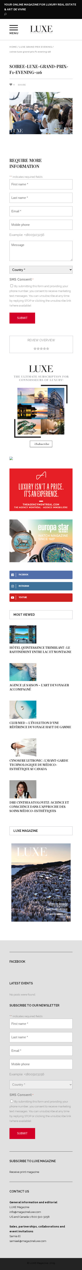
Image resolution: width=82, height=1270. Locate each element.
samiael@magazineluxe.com (27, 1241)
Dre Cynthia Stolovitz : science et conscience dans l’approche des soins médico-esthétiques (39, 806)
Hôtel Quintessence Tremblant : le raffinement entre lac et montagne (40, 650)
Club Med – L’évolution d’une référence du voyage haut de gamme (40, 725)
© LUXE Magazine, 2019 (41, 1263)
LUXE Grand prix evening (35, 47)
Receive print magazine (24, 1172)
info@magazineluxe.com (25, 1212)
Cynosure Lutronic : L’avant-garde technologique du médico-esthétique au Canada (38, 765)
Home (13, 47)
